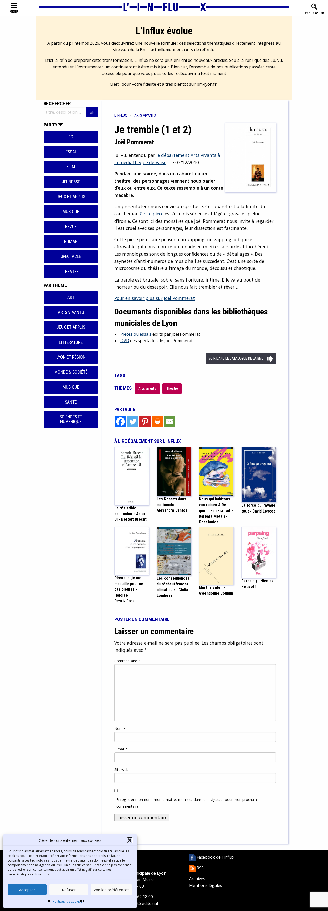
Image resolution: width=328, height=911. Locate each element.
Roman (71, 241)
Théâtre (71, 271)
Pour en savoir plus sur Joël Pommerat (154, 298)
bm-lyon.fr (207, 84)
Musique (71, 211)
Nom (120, 728)
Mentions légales (205, 885)
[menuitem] (124, 115)
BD (70, 136)
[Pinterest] (145, 421)
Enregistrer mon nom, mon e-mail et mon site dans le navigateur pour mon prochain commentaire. (186, 802)
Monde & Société (70, 372)
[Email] (169, 421)
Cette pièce (151, 214)
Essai (71, 151)
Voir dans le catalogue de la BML (235, 358)
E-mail (121, 749)
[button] (129, 840)
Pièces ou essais (135, 334)
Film (71, 166)
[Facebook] (120, 421)
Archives (197, 879)
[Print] (157, 421)
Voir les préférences (111, 889)
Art (70, 297)
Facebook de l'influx (215, 857)
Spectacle (70, 256)
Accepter (27, 889)
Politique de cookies (67, 901)
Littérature (71, 342)
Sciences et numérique (70, 419)
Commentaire (127, 660)
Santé (71, 402)
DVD (124, 340)
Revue (71, 226)
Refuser (69, 889)
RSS (200, 868)
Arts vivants (71, 312)
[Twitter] (132, 421)
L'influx (120, 115)
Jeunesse (71, 181)
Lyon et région (70, 357)
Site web (121, 769)
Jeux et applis (71, 196)
